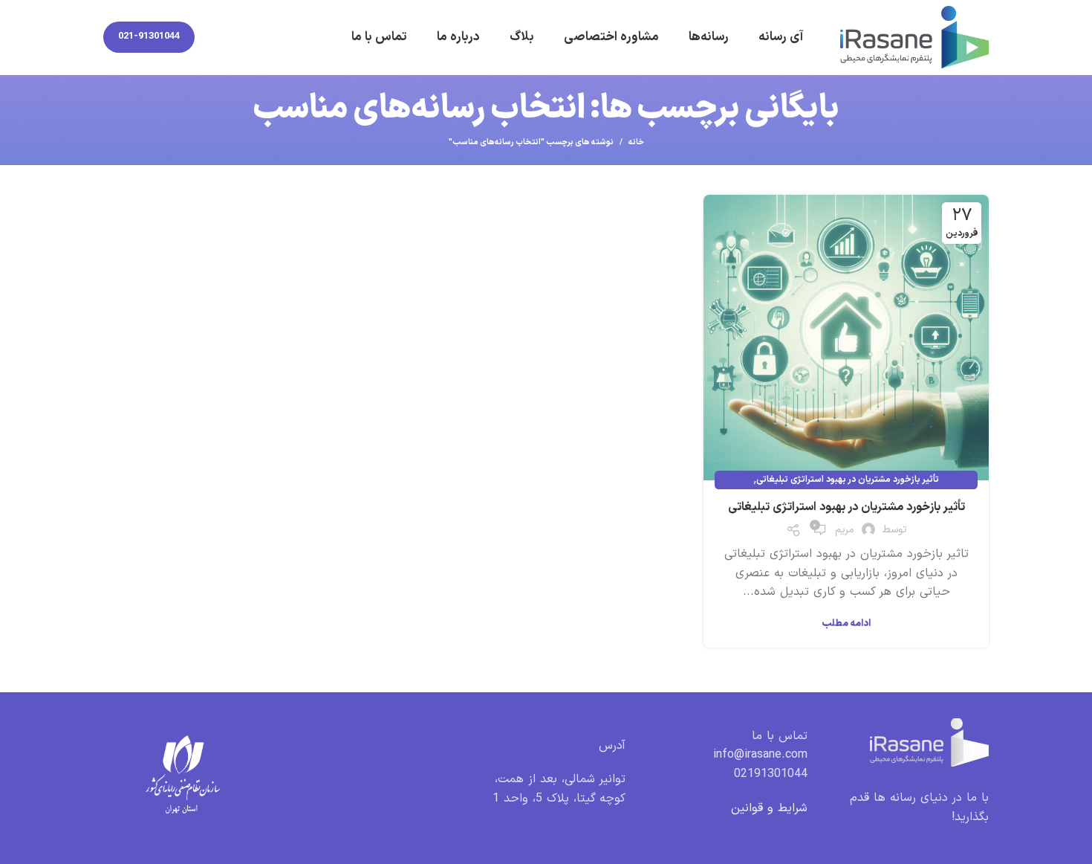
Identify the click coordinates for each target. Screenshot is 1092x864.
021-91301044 (149, 36)
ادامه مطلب (846, 624)
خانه (636, 143)
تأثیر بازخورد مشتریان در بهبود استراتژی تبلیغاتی (847, 479)
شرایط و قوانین (769, 808)
